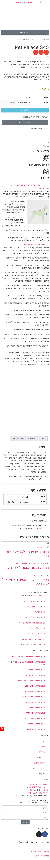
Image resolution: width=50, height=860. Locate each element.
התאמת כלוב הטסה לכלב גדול (28, 568)
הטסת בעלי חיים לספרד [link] (35, 713)
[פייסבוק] (45, 834)
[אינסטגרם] (39, 834)
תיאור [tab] (42, 438)
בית (43, 741)
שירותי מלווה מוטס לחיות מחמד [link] (32, 644)
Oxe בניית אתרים (42, 856)
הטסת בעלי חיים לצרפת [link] (35, 702)
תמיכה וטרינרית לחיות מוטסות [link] (33, 639)
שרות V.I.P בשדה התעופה (35, 606)
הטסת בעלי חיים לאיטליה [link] (35, 718)
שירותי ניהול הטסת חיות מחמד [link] (33, 596)
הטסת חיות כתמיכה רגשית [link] (34, 617)
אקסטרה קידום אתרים (40, 851)
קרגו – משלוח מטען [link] (37, 628)
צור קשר (42, 773)
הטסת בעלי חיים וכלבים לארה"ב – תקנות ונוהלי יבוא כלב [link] (26, 663)
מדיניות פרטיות (30, 847)
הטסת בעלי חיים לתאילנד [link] (35, 729)
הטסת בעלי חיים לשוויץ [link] (36, 724)
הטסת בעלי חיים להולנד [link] (35, 707)
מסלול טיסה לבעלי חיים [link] (36, 633)
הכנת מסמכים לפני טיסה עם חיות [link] (32, 623)
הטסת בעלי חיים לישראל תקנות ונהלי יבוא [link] (28, 656)
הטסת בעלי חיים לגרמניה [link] (35, 691)
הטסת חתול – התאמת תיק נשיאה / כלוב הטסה (25, 582)
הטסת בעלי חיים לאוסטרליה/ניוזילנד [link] (31, 680)
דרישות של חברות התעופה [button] (34, 245)
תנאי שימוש (17, 847)
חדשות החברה (39, 763)
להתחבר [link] (39, 528)
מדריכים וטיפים (39, 768)
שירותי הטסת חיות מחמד (38, 592)
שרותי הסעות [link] (40, 612)
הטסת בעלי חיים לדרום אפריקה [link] (32, 697)
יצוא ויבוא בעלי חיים (40, 650)
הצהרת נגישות (43, 847)
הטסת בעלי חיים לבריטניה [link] (35, 686)
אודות (43, 746)
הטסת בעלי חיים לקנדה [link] (36, 669)
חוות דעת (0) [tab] (18, 438)
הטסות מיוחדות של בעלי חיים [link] (33, 601)
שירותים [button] (42, 752)
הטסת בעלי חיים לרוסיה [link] (35, 675)
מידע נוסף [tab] (32, 438)
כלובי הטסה (34, 39)
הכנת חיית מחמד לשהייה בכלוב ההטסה (27, 554)
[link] (45, 134)
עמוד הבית (45, 39)
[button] (25, 35)
